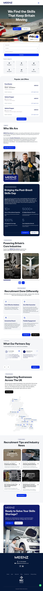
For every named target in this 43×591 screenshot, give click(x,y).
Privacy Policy (33, 574)
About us (17, 574)
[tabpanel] (12, 266)
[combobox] (21, 51)
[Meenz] (7, 3)
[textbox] (9, 51)
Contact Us (26, 574)
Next (40, 23)
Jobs (12, 574)
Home (8, 574)
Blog (21, 574)
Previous (2, 23)
